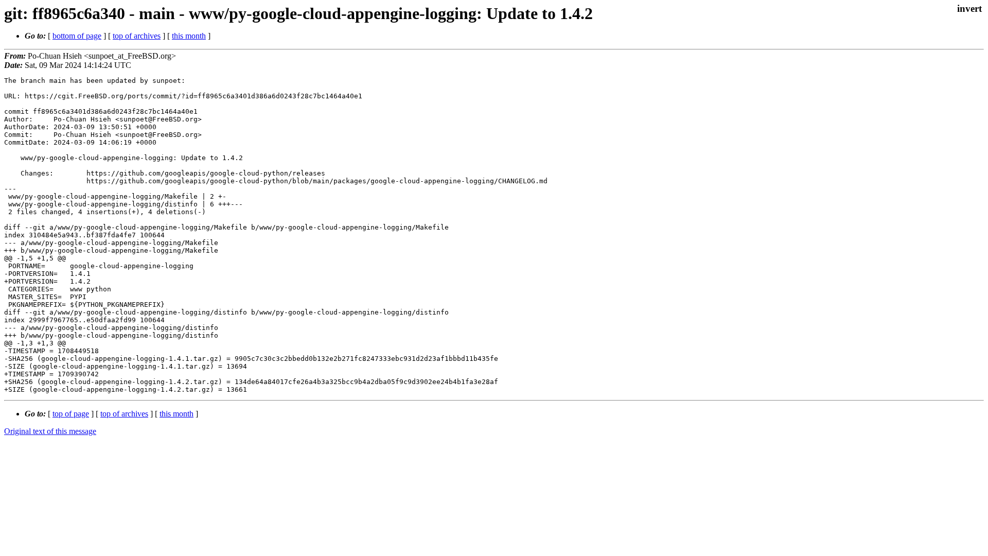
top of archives (137, 35)
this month (189, 35)
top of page (70, 413)
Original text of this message (50, 431)
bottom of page (76, 35)
